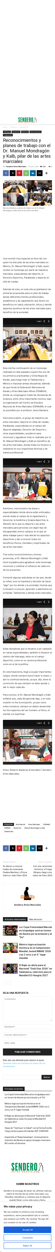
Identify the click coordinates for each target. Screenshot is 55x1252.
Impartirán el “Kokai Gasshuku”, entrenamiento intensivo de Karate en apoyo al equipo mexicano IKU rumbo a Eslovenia (27, 1140)
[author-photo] (28, 900)
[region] (27, 1227)
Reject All (27, 1245)
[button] (5, 120)
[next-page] (9, 983)
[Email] (40, 173)
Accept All (28, 1229)
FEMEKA (7, 828)
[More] (46, 173)
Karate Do (24, 127)
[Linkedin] (33, 173)
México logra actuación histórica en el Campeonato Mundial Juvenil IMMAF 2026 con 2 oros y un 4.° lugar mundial (35, 951)
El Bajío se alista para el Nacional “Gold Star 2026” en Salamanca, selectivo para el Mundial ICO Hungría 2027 (28, 1119)
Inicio (5, 127)
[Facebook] (6, 173)
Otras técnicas (35, 132)
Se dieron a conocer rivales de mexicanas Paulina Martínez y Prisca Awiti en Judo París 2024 (15, 871)
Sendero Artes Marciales (16, 166)
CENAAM (46, 824)
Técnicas (13, 127)
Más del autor (35, 919)
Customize (27, 1237)
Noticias (25, 132)
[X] (13, 173)
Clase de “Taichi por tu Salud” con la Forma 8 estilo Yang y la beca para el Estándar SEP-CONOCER (28, 1129)
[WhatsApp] (26, 173)
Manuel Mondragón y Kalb (34, 828)
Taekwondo (8, 135)
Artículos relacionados (15, 919)
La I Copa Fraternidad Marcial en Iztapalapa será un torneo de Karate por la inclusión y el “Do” (27, 1096)
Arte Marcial (20, 824)
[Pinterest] (19, 173)
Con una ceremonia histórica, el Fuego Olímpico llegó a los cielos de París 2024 (42, 871)
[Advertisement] (27, 29)
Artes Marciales (34, 824)
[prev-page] (5, 983)
